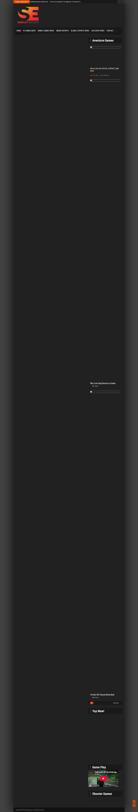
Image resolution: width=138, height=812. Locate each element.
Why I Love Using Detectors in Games (102, 383)
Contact (110, 30)
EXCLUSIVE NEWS (97, 30)
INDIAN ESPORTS (62, 30)
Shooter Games (102, 794)
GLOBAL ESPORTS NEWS (80, 30)
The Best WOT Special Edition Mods (102, 694)
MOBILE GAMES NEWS (46, 30)
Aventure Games (103, 40)
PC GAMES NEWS (29, 30)
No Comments (104, 75)
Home (19, 30)
